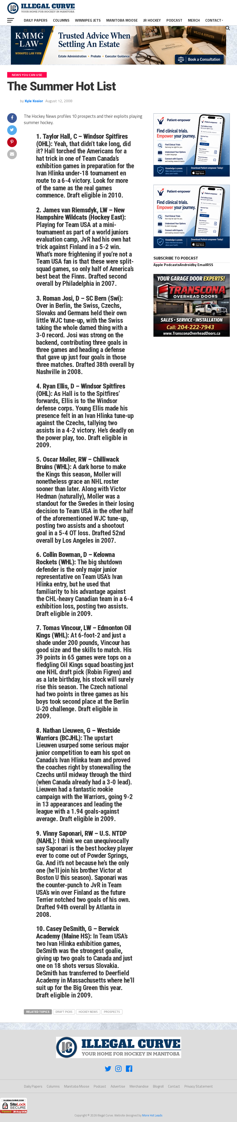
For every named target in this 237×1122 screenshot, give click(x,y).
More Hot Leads (152, 1115)
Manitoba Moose (122, 20)
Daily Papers (35, 20)
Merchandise (139, 1086)
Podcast (174, 20)
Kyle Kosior (34, 101)
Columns (61, 20)
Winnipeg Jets (88, 20)
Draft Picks (64, 1011)
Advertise (118, 1086)
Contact (213, 20)
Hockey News (88, 1011)
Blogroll (158, 1086)
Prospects (112, 1011)
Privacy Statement (198, 1086)
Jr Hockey (152, 20)
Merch (194, 20)
